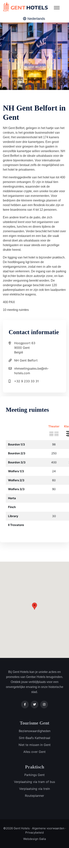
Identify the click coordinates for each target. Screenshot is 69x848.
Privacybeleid (34, 832)
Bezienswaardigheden (34, 731)
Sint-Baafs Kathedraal (34, 738)
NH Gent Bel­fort (26, 360)
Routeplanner (34, 796)
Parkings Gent (34, 775)
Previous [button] (17, 56)
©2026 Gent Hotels (16, 828)
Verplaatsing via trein (34, 789)
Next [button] (51, 56)
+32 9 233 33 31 (26, 381)
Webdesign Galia (34, 839)
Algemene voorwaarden (48, 828)
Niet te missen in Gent (35, 745)
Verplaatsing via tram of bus (34, 782)
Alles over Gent (34, 752)
